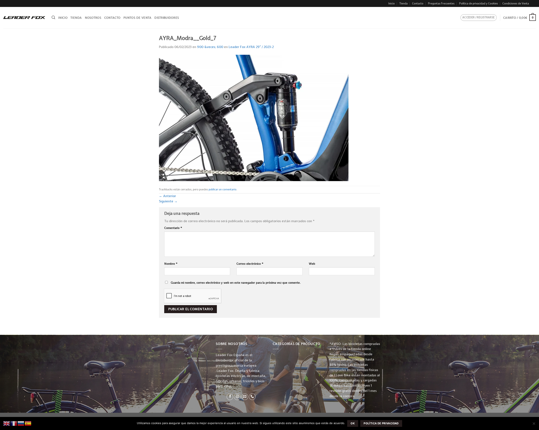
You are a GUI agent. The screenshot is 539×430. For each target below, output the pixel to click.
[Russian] (21, 423)
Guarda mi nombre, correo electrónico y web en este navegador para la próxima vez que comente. (236, 282)
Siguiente (168, 201)
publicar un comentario (222, 189)
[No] (534, 424)
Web (312, 264)
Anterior (167, 196)
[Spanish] (28, 423)
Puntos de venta (137, 18)
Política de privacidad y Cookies (478, 3)
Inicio (391, 3)
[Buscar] (53, 17)
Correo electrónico (249, 264)
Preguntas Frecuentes (441, 3)
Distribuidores (166, 18)
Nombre (170, 264)
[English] (6, 423)
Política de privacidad (381, 423)
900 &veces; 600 (210, 47)
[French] (13, 423)
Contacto (417, 3)
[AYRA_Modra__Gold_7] (253, 117)
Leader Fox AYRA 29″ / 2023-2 (251, 47)
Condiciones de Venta (515, 3)
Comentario (173, 228)
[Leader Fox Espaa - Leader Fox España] (24, 17)
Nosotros (93, 18)
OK (353, 423)
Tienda (403, 3)
